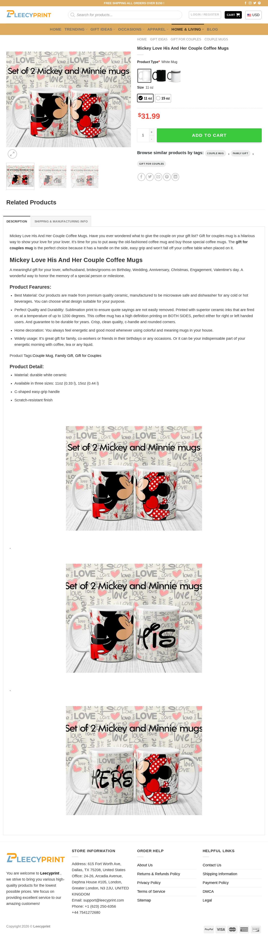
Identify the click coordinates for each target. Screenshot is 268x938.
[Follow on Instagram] (250, 3)
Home (55, 29)
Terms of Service (151, 891)
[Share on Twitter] (150, 177)
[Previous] (14, 97)
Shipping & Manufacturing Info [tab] (61, 221)
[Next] (123, 97)
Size (140, 87)
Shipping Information (220, 874)
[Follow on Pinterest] (259, 3)
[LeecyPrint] (30, 14)
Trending (74, 29)
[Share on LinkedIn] (175, 177)
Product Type (148, 62)
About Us (145, 865)
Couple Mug (215, 153)
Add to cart (209, 135)
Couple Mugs (216, 39)
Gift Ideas (101, 29)
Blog (212, 29)
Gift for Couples (186, 39)
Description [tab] (16, 221)
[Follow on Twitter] (254, 3)
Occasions (130, 29)
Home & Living (186, 29)
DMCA (208, 891)
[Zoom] (12, 154)
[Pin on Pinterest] (167, 177)
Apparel (156, 29)
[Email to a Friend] (158, 177)
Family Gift (240, 153)
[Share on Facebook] (141, 177)
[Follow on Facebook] (245, 3)
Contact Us (212, 865)
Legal (207, 900)
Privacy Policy (149, 883)
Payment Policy (216, 883)
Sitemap (144, 900)
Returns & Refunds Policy (158, 874)
